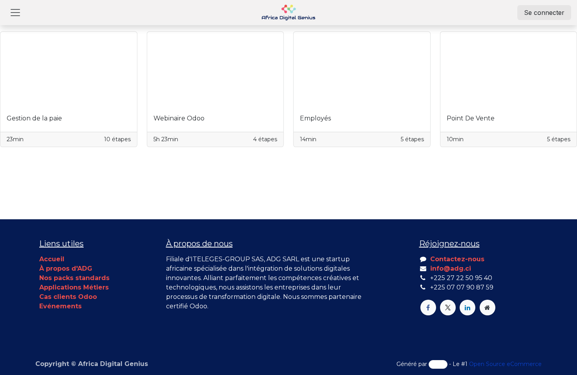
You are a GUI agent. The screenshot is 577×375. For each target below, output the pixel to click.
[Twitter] (448, 307)
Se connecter (544, 12)
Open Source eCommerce (505, 364)
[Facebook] (428, 307)
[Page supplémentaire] (487, 307)
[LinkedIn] (467, 307)
